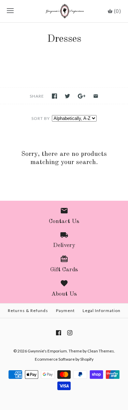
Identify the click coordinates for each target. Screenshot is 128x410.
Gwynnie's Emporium (47, 350)
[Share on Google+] (82, 96)
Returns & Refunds (28, 310)
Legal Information (101, 310)
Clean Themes (100, 350)
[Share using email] (95, 96)
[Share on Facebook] (54, 96)
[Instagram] (69, 332)
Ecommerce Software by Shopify (64, 359)
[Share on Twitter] (67, 96)
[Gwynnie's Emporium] (64, 11)
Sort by (40, 118)
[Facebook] (58, 332)
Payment (65, 310)
